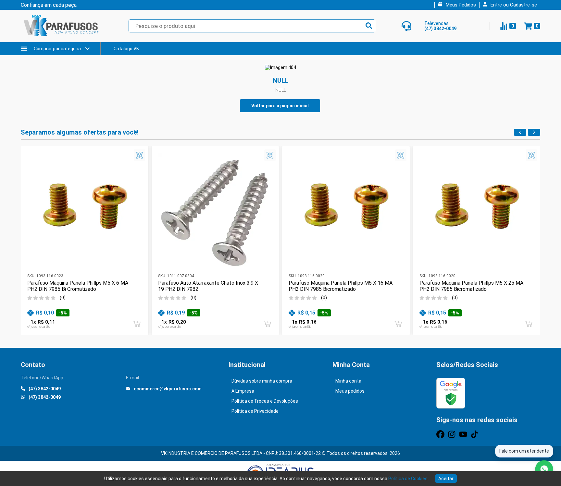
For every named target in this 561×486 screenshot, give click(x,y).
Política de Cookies (408, 478)
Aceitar (446, 478)
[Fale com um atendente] (544, 469)
